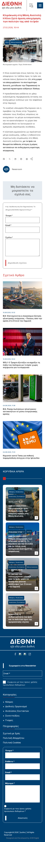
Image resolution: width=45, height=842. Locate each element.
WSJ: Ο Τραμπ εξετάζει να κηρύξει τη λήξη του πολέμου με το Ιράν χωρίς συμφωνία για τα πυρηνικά (21, 365)
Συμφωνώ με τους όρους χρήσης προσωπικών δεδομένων (20, 683)
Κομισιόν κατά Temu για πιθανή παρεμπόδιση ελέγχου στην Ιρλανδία (21, 456)
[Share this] (4, 159)
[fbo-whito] (15, 654)
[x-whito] (25, 654)
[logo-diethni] (11, 5)
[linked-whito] (20, 654)
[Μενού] (40, 5)
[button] (31, 5)
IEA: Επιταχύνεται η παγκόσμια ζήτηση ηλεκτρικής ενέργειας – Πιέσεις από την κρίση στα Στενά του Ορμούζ (22, 318)
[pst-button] (36, 517)
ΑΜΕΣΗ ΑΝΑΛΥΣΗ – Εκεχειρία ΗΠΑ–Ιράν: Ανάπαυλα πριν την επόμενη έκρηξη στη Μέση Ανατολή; (18, 511)
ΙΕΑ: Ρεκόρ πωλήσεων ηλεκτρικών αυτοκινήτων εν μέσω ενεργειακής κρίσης (20, 411)
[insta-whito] (29, 654)
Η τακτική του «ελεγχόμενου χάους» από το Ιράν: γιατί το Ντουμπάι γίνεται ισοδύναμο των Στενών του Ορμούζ (20, 580)
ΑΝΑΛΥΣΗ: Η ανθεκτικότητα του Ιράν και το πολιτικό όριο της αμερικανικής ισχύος (20, 618)
